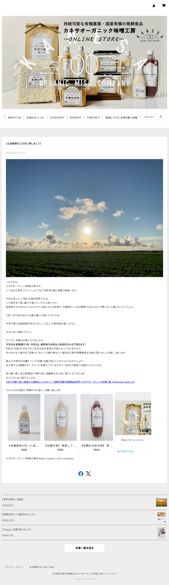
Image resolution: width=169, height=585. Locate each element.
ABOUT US (14, 117)
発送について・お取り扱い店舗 (121, 117)
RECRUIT (75, 117)
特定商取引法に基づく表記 (41, 567)
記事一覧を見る (84, 548)
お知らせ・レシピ (35, 117)
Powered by (81, 579)
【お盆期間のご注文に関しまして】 (23, 143)
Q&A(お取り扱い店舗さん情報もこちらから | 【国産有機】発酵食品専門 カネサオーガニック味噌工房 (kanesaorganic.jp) (70, 381)
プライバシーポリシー (14, 567)
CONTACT (93, 117)
